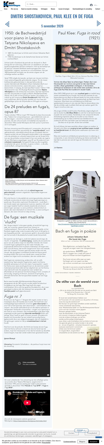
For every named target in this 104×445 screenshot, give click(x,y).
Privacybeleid (46, 442)
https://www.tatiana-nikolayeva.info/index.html (30, 421)
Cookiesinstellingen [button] (69, 442)
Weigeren (82, 442)
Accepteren (93, 442)
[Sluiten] (101, 441)
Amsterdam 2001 (89, 241)
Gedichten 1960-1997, (79, 241)
